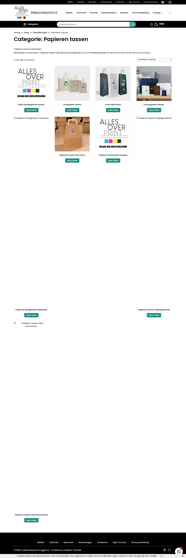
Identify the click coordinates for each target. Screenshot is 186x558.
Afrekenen (120, 2)
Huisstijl (94, 12)
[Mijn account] (151, 23)
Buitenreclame (108, 12)
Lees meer (31, 110)
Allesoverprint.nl (44, 12)
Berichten (93, 2)
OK (161, 555)
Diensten (81, 2)
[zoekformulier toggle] (170, 12)
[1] (179, 551)
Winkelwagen (106, 2)
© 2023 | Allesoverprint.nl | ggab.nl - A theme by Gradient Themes (47, 550)
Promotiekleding (140, 12)
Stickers (124, 12)
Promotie (81, 12)
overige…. (157, 12)
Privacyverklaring (151, 2)
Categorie (33, 24)
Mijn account (134, 2)
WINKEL (70, 2)
